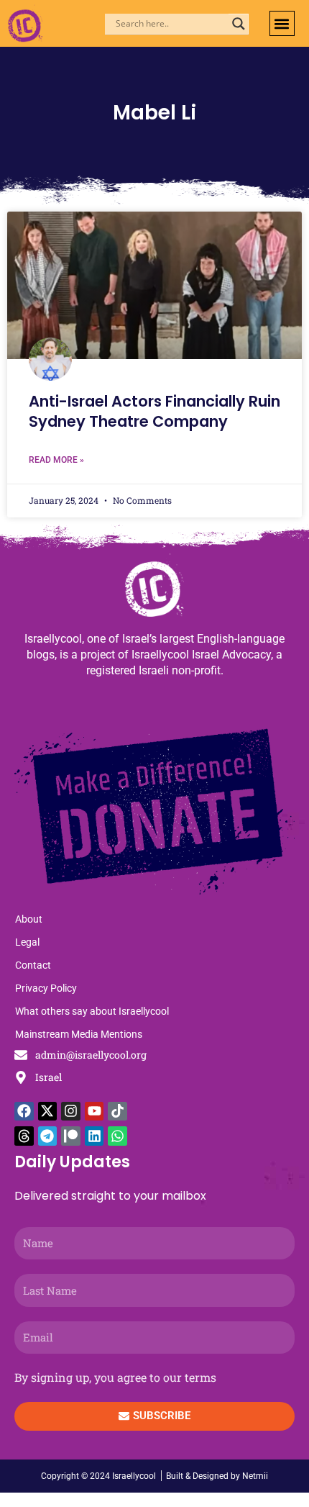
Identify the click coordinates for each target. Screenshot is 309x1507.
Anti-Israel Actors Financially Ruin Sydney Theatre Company (154, 411)
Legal (27, 942)
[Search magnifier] (239, 24)
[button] (282, 23)
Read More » (56, 460)
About (28, 919)
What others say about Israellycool (92, 1011)
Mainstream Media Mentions (78, 1034)
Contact (33, 965)
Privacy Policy (46, 988)
